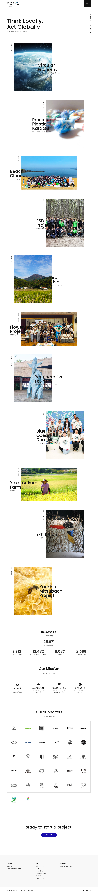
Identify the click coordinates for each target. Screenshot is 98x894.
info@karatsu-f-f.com (66, 866)
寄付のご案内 (39, 876)
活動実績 (38, 868)
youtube (90, 27)
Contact (49, 834)
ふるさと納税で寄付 (41, 873)
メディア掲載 (39, 871)
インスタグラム (40, 878)
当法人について (40, 866)
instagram (90, 17)
